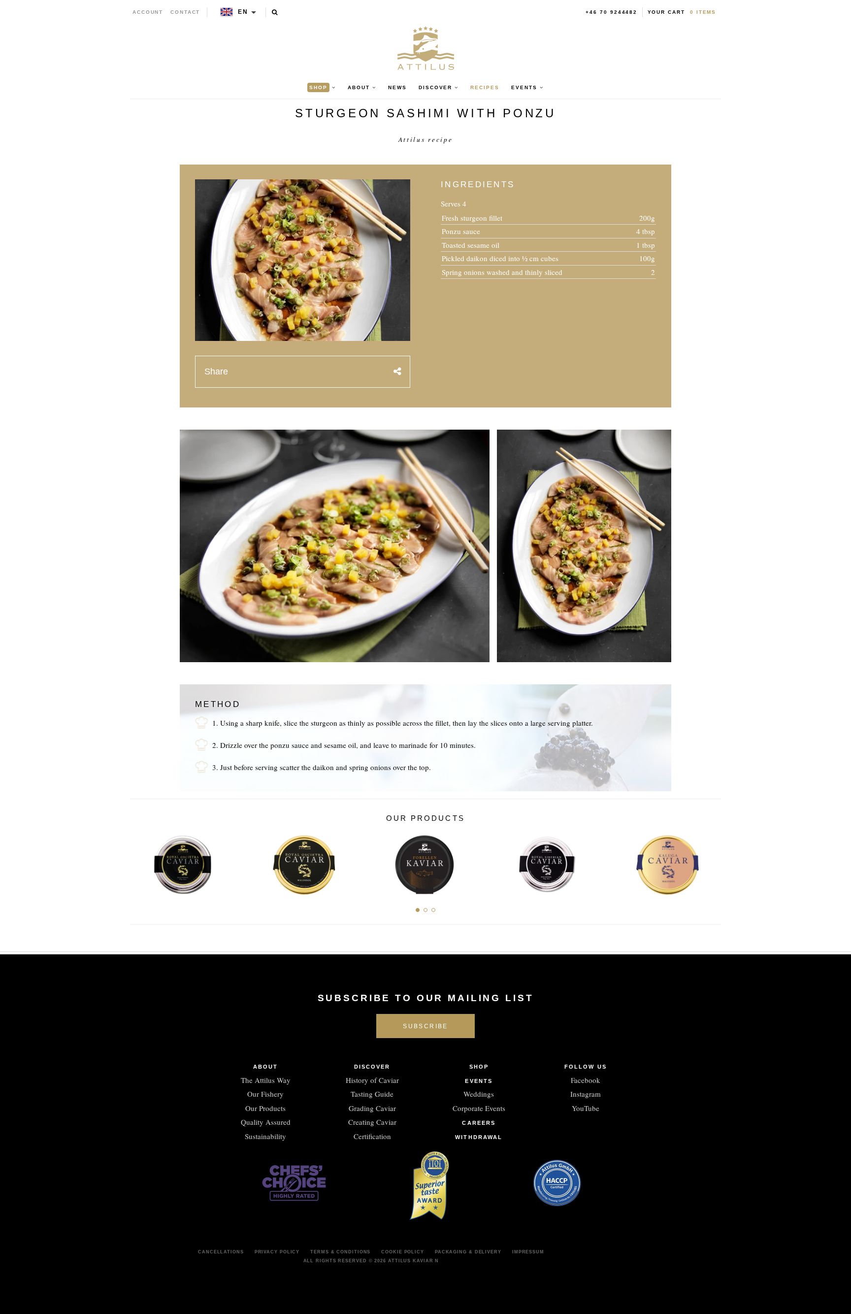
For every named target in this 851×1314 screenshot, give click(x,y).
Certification (372, 1136)
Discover (372, 1067)
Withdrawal (478, 1137)
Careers (478, 1123)
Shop (479, 1067)
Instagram (585, 1094)
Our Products (265, 1108)
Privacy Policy (277, 1251)
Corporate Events (479, 1108)
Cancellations (221, 1251)
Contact (185, 12)
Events (478, 1081)
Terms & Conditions (340, 1251)
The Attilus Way (266, 1080)
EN (243, 11)
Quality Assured (266, 1122)
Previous (141, 861)
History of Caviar (372, 1080)
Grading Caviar (372, 1108)
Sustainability (265, 1136)
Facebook (585, 1080)
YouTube (585, 1108)
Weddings (478, 1094)
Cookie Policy (402, 1251)
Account (148, 12)
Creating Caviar (372, 1122)
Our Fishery (265, 1094)
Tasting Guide (372, 1094)
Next (710, 861)
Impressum (528, 1251)
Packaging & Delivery (468, 1251)
